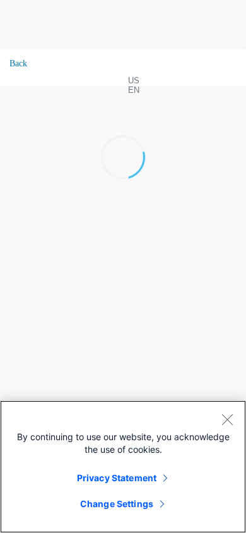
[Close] (227, 419)
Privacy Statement (116, 477)
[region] (123, 466)
